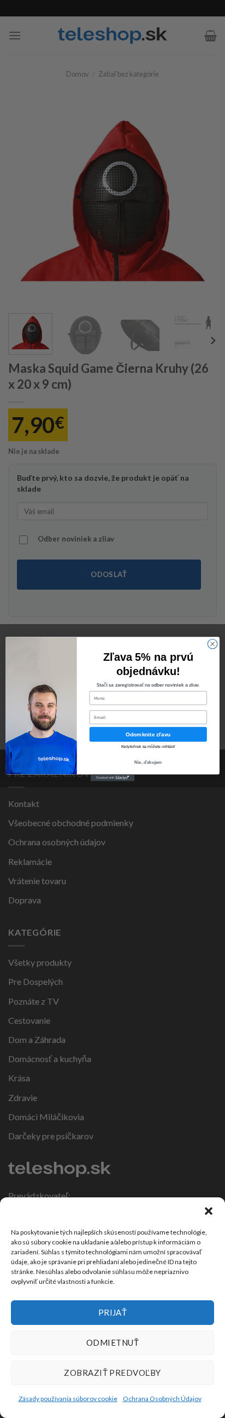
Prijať (112, 1312)
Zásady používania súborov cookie (68, 1398)
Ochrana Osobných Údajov (162, 1398)
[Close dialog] (212, 644)
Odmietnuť (112, 1342)
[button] (208, 1211)
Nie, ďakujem (148, 762)
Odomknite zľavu (148, 734)
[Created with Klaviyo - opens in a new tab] (112, 778)
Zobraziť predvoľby (112, 1372)
